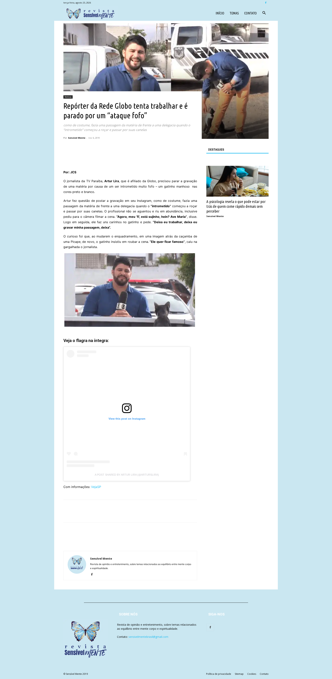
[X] (108, 159)
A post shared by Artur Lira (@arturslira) (127, 474)
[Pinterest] (117, 159)
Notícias (68, 97)
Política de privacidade (218, 674)
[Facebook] (266, 2)
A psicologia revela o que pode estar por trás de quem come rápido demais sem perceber (236, 206)
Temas (234, 13)
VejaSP (96, 487)
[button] (264, 13)
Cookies (251, 674)
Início (220, 13)
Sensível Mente (76, 137)
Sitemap (239, 674)
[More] (135, 159)
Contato (250, 13)
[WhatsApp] (126, 159)
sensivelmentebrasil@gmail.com (148, 637)
